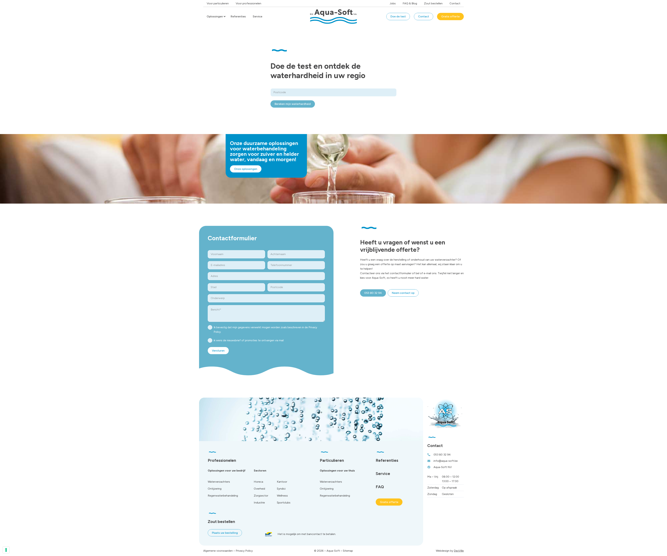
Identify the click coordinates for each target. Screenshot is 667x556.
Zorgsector (261, 495)
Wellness (282, 495)
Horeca (258, 481)
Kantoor (282, 481)
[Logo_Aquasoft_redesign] (333, 16)
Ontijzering (214, 488)
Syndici (281, 488)
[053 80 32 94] (430, 454)
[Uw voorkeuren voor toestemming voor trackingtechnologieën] (6, 550)
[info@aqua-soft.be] (430, 461)
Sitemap (348, 550)
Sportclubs (283, 502)
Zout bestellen (221, 521)
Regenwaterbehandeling (223, 495)
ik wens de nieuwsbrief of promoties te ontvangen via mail (249, 340)
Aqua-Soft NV (443, 467)
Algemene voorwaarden (218, 550)
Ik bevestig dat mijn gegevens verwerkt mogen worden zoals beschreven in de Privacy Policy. (265, 329)
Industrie (259, 502)
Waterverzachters (219, 481)
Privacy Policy (244, 550)
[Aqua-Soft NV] (430, 467)
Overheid (259, 488)
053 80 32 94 (442, 454)
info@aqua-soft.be (446, 460)
